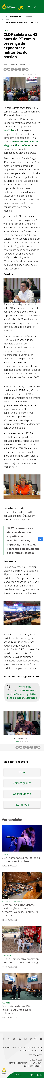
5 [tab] (27, 741)
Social (6, 30)
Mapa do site (36, 1075)
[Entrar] (39, 7)
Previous (8, 742)
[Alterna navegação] (30, 7)
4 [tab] (25, 741)
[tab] (34, 7)
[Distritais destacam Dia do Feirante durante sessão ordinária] (22, 986)
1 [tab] (17, 741)
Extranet (21, 1075)
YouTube (9, 130)
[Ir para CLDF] (14, 6)
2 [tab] (20, 741)
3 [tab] (22, 741)
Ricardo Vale (22, 145)
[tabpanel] (22, 725)
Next (36, 742)
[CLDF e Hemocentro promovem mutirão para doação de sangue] (22, 939)
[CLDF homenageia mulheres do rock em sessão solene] (22, 838)
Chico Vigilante (19, 141)
